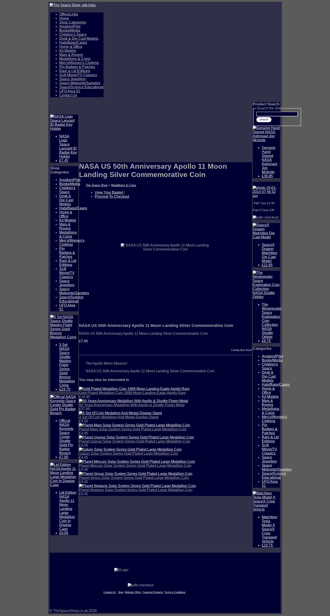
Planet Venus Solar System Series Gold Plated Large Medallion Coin (134, 478)
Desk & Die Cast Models (78, 38)
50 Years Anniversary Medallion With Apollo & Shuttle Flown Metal (132, 405)
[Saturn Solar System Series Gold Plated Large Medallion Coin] (130, 449)
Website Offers (133, 592)
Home (64, 18)
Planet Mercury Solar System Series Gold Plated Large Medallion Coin (135, 466)
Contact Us (68, 95)
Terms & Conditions (175, 592)
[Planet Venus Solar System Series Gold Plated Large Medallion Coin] (135, 474)
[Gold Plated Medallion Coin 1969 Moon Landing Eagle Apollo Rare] (134, 389)
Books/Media (69, 30)
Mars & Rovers (71, 55)
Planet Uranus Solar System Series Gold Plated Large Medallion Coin (134, 441)
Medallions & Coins (74, 59)
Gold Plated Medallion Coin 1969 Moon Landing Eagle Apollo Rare (132, 393)
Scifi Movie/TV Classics (78, 75)
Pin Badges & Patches (77, 67)
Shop (120, 592)
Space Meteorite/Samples (79, 83)
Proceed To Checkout (112, 196)
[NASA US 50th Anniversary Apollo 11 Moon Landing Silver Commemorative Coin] (157, 306)
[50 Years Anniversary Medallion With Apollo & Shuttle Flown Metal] (133, 401)
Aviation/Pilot (69, 26)
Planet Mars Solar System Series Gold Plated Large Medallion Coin (133, 429)
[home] (165, 5)
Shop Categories (72, 22)
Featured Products (153, 592)
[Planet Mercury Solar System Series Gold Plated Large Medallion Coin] (137, 461)
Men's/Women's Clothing (79, 63)
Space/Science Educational (81, 87)
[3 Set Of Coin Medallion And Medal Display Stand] (120, 413)
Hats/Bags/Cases (73, 42)
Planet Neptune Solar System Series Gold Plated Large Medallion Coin (135, 490)
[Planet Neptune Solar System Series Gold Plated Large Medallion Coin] (137, 486)
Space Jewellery (72, 79)
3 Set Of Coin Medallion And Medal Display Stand (118, 417)
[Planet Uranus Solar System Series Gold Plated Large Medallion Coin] (136, 437)
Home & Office (70, 47)
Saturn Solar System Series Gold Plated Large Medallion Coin (128, 453)
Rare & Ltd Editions (74, 71)
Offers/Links (68, 14)
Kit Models (67, 51)
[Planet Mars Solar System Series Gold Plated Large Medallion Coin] (134, 425)
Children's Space (73, 34)
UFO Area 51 (69, 91)
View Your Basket (109, 192)
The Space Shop (97, 185)
